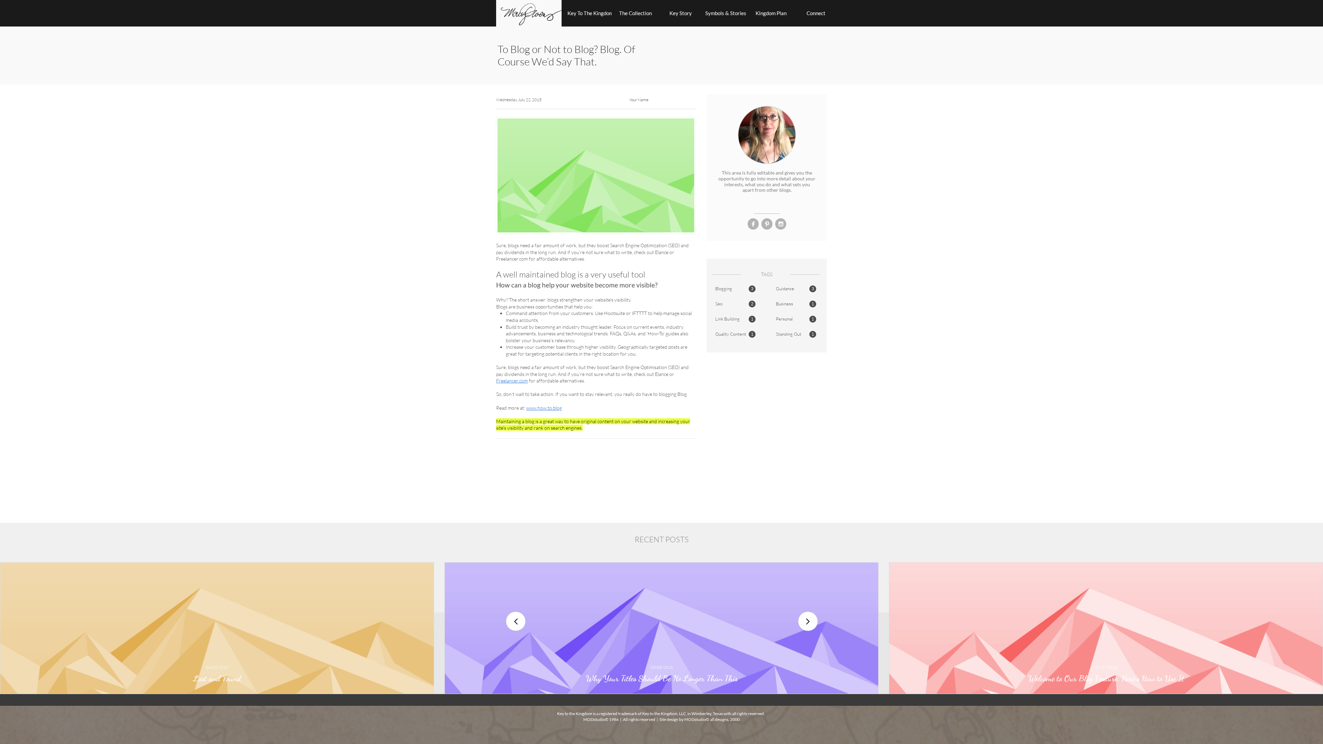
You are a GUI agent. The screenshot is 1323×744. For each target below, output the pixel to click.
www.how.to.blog (544, 408)
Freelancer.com (512, 381)
